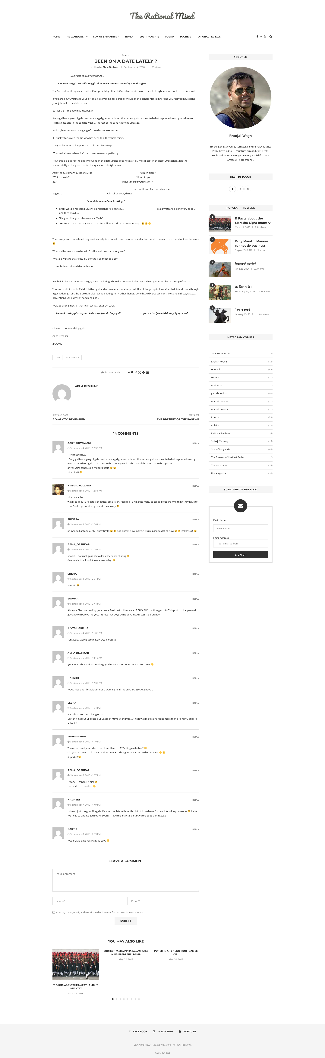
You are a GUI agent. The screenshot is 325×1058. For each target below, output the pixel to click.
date (57, 357)
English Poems (242, 361)
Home (56, 36)
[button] (57, 974)
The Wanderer (75, 36)
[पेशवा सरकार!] (220, 315)
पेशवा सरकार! (242, 309)
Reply (195, 443)
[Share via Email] (147, 372)
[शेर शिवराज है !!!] (220, 292)
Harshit (73, 677)
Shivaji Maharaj (242, 441)
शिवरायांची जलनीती (245, 264)
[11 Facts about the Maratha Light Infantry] (75, 964)
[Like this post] (132, 372)
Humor (129, 36)
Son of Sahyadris (105, 36)
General (242, 369)
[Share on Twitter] (139, 372)
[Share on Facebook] (136, 372)
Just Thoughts (149, 36)
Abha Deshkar (110, 67)
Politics (185, 36)
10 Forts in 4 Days (242, 353)
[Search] (271, 36)
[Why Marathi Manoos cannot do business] (220, 246)
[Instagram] (261, 36)
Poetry (170, 36)
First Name (219, 520)
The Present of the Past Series (242, 457)
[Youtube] (265, 36)
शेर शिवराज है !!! (244, 287)
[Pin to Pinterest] (143, 372)
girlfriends (72, 357)
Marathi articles (242, 401)
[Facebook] (257, 36)
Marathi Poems (242, 409)
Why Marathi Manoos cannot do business (252, 243)
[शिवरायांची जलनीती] (220, 269)
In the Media (242, 385)
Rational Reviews (209, 36)
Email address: (221, 538)
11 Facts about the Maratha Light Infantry (253, 220)
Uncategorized (242, 473)
